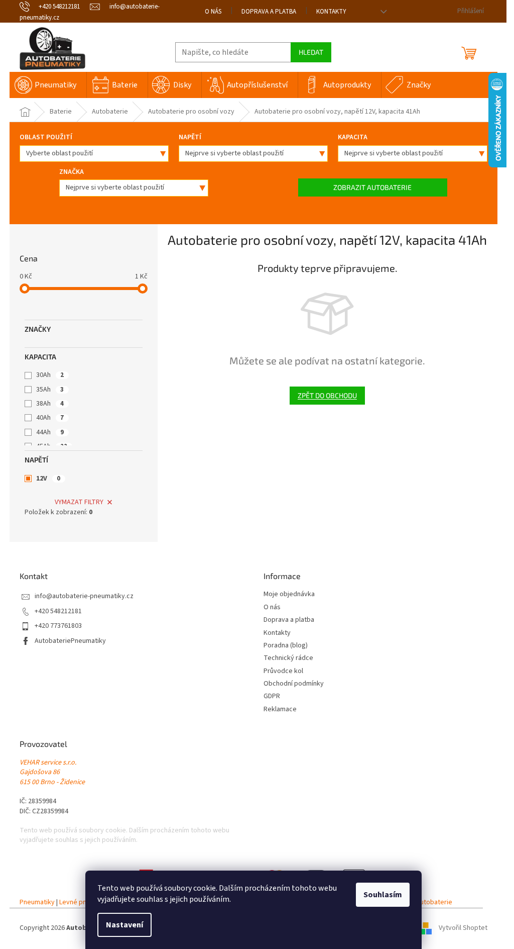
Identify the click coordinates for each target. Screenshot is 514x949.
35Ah (50, 390)
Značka (71, 172)
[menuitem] (48, 85)
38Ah (50, 404)
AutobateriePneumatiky (70, 641)
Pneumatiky (37, 902)
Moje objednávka (289, 594)
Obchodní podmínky (294, 684)
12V (48, 478)
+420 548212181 (58, 611)
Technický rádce (288, 658)
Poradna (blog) (286, 645)
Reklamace (280, 709)
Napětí (190, 137)
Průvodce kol (283, 671)
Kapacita (352, 137)
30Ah (50, 375)
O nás (213, 11)
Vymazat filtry (79, 502)
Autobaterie (434, 902)
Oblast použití (46, 137)
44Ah (50, 432)
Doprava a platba (268, 11)
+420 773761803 (58, 626)
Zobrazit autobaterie (372, 187)
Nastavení (124, 924)
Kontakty (331, 11)
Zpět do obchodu (327, 395)
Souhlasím (382, 894)
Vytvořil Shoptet (463, 928)
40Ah (50, 418)
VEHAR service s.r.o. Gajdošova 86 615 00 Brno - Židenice (52, 772)
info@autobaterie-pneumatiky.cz (84, 596)
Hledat (311, 52)
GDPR (272, 696)
